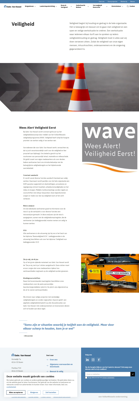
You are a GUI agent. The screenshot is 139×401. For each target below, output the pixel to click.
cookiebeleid (11, 387)
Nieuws (132, 1)
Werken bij (124, 1)
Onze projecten (112, 1)
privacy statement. (108, 378)
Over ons (101, 1)
